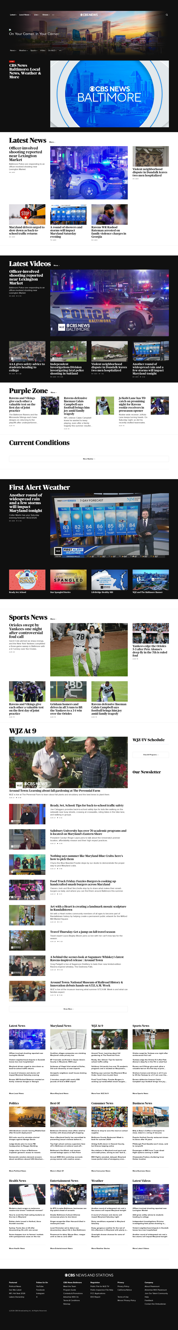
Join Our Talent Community (156, 1293)
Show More (68, 1009)
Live (36, 15)
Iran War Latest (15, 1290)
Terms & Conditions (71, 1300)
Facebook (40, 1290)
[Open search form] (167, 15)
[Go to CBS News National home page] (89, 15)
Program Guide (69, 1290)
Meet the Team (69, 1286)
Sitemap (66, 1304)
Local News (24, 15)
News (12, 50)
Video (42, 50)
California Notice (125, 1290)
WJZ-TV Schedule (149, 740)
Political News (15, 1286)
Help (147, 1297)
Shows (46, 15)
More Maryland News (59, 1093)
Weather (23, 50)
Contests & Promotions (73, 1293)
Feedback (149, 1300)
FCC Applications (97, 1293)
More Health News (17, 1248)
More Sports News (140, 1093)
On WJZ (51, 50)
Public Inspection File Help (101, 1290)
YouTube (39, 1286)
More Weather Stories (100, 1248)
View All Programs (150, 755)
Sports (33, 50)
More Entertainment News (61, 1248)
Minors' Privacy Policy (127, 1300)
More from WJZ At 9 (99, 1093)
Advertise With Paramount (156, 1290)
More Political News (17, 1171)
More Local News (16, 1093)
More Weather (88, 459)
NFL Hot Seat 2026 (17, 1293)
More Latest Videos (141, 1248)
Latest (13, 15)
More (51, 142)
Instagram (40, 1293)
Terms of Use (123, 1297)
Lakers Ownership (16, 1297)
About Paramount (152, 1286)
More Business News (141, 1171)
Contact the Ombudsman (155, 1304)
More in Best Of (57, 1171)
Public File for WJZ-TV (99, 1286)
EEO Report (95, 1297)
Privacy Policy (123, 1286)
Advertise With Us (70, 1297)
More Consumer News (100, 1171)
